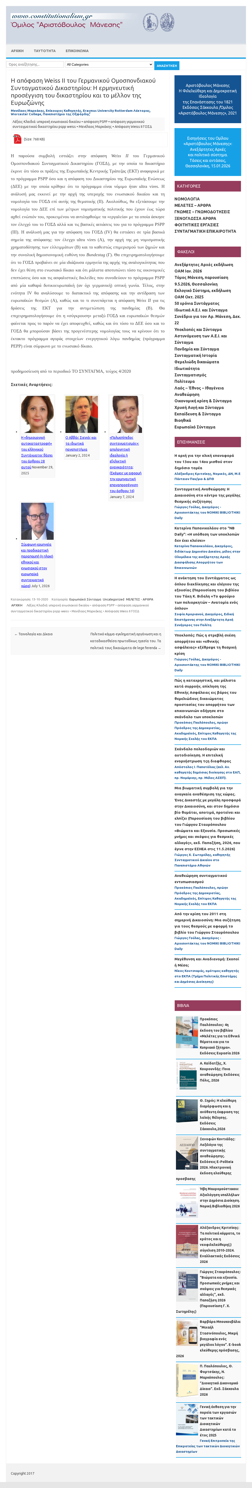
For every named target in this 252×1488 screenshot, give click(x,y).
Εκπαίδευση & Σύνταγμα (197, 414)
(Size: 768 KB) (34, 139)
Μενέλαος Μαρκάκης (95, 127)
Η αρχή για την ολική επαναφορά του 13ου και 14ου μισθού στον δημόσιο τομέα (204, 461)
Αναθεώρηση (186, 394)
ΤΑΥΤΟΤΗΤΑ (45, 51)
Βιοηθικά (182, 420)
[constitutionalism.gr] (96, 36)
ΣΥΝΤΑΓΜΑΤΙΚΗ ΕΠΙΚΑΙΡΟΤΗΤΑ (205, 231)
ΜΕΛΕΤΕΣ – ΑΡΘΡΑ (192, 205)
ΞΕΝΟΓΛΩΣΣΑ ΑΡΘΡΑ (195, 218)
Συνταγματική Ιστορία (195, 355)
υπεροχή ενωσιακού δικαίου (59, 122)
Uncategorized (113, 599)
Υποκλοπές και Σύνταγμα (198, 329)
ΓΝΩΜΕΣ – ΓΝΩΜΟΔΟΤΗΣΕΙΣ (202, 212)
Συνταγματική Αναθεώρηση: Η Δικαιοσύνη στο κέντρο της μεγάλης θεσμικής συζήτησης (207, 495)
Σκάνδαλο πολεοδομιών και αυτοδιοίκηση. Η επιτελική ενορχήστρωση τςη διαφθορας (202, 755)
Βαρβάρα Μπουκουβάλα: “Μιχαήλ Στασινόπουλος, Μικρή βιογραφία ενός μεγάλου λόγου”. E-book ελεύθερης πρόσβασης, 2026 (208, 1339)
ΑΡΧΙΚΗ (17, 51)
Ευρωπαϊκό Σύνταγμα (85, 599)
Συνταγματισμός (190, 375)
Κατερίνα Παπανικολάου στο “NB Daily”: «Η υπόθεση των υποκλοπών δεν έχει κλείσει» (206, 534)
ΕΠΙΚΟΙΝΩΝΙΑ (77, 51)
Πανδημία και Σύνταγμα (196, 349)
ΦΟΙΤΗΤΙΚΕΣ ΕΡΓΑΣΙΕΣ (196, 225)
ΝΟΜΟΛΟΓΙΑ (187, 199)
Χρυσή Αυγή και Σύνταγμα (199, 407)
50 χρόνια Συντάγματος (197, 303)
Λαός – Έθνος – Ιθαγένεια (199, 388)
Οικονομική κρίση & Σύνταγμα (203, 401)
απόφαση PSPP (96, 122)
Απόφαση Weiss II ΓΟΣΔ (133, 127)
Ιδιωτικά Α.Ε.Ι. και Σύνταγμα (200, 310)
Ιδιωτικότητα (187, 368)
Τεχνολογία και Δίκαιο (33, 634)
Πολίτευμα (184, 381)
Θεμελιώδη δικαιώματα (196, 362)
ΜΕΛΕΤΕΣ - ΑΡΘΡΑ (139, 599)
